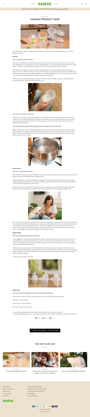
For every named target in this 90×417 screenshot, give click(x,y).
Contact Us (5, 395)
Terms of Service (7, 393)
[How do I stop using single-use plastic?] (73, 359)
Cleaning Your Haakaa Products (16, 371)
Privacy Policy (6, 391)
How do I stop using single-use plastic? (73, 371)
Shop (33, 3)
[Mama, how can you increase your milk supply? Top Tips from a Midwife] (44, 359)
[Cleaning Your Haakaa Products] (16, 359)
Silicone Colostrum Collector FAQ (36, 391)
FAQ (56, 3)
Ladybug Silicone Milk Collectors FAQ (37, 389)
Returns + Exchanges (8, 389)
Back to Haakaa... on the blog (45, 330)
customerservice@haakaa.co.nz (22, 314)
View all (45, 347)
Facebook (73, 314)
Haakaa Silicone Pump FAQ (34, 386)
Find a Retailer (31, 393)
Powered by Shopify (45, 411)
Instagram (66, 314)
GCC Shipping (6, 386)
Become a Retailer (32, 395)
